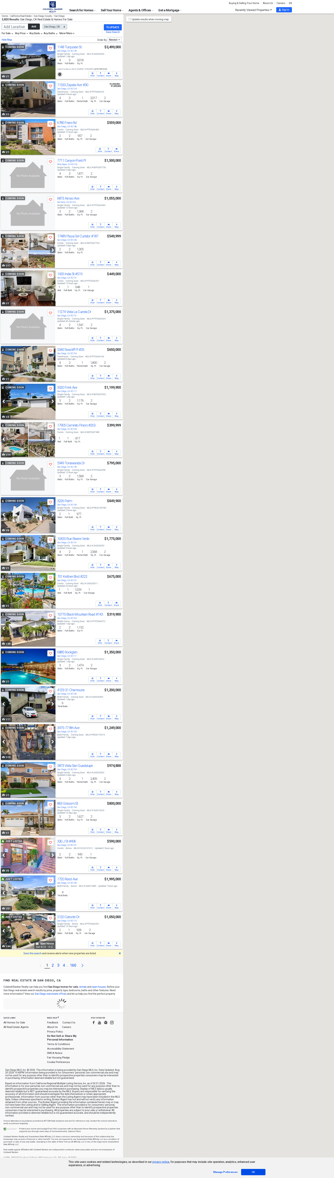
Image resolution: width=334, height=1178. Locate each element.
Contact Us (68, 1022)
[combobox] (8, 33)
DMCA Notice (54, 1053)
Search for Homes (81, 10)
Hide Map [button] (7, 39)
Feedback (52, 1022)
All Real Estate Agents (16, 1027)
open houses (99, 986)
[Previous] (3, 250)
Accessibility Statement (60, 1048)
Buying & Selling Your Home (244, 3)
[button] (284, 9)
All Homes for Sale (14, 1022)
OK (253, 1172)
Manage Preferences (225, 1172)
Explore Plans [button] (74, 1131)
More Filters (65, 33)
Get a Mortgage (169, 10)
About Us (268, 3)
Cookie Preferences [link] (58, 1062)
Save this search (32, 953)
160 (73, 965)
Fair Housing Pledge (58, 1057)
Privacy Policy (55, 1031)
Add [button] (33, 26)
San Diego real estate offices (51, 993)
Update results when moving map (150, 19)
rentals (83, 986)
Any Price (20, 33)
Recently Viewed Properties (252, 10)
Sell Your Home (111, 10)
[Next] (52, 250)
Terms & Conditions (58, 1044)
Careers (281, 3)
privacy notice (160, 1162)
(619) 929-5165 (100, 69)
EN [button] (290, 3)
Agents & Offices (140, 10)
